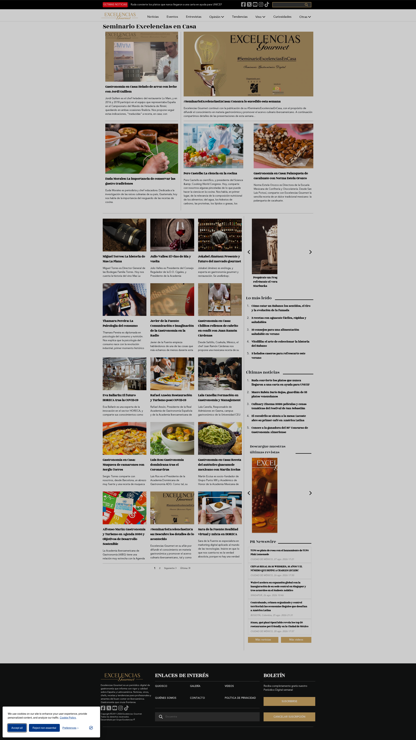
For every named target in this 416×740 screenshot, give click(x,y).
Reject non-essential (44, 728)
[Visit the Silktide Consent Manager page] (91, 728)
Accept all (17, 728)
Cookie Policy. (68, 717)
